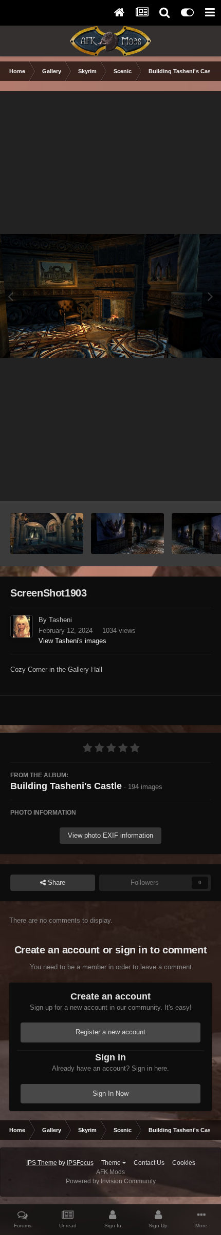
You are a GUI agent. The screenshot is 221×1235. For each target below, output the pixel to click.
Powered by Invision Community (111, 1181)
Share (55, 882)
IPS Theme (41, 1162)
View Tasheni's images (72, 641)
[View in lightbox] (110, 296)
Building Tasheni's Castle (66, 786)
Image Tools (179, 482)
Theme (111, 1162)
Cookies (183, 1162)
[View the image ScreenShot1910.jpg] (127, 533)
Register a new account (110, 1032)
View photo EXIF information (110, 835)
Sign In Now (110, 1093)
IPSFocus (80, 1162)
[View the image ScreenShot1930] (46, 533)
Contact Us (149, 1162)
